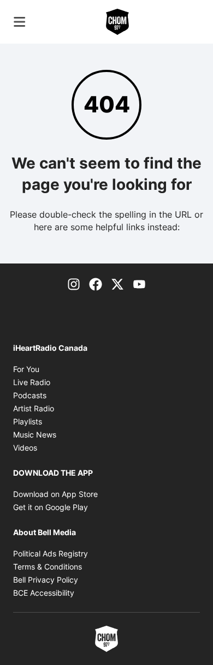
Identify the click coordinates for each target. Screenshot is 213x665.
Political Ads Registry (50, 553)
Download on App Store (55, 494)
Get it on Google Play (50, 507)
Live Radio (31, 382)
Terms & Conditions (47, 566)
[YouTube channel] (139, 283)
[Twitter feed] (117, 283)
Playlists (27, 421)
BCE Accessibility (43, 592)
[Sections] (20, 22)
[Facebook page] (95, 283)
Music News (34, 434)
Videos (25, 447)
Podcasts (29, 395)
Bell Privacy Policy (45, 579)
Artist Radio (33, 408)
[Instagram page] (73, 283)
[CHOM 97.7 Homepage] (117, 22)
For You (26, 369)
